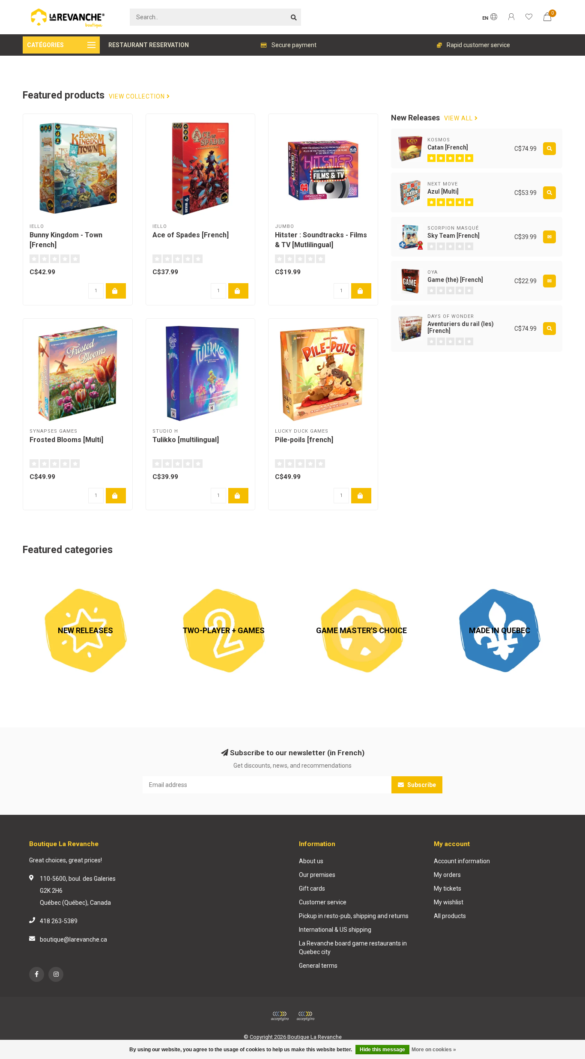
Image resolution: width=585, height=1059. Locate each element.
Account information (462, 861)
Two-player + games (189, 572)
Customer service (322, 902)
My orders (447, 874)
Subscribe (421, 784)
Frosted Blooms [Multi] (66, 440)
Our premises (317, 874)
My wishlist (448, 902)
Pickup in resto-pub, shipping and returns (354, 915)
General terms (318, 965)
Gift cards (312, 888)
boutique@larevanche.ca (73, 939)
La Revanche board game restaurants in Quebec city (353, 947)
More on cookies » (434, 1050)
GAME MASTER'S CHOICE (333, 572)
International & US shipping (335, 929)
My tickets (447, 888)
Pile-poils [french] (304, 440)
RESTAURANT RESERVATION (148, 45)
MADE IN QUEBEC (460, 572)
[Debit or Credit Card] (279, 1016)
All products (450, 915)
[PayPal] (305, 1016)
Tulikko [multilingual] (185, 440)
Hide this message (382, 1050)
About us (311, 861)
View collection (138, 96)
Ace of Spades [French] (190, 235)
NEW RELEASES (44, 572)
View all (459, 118)
